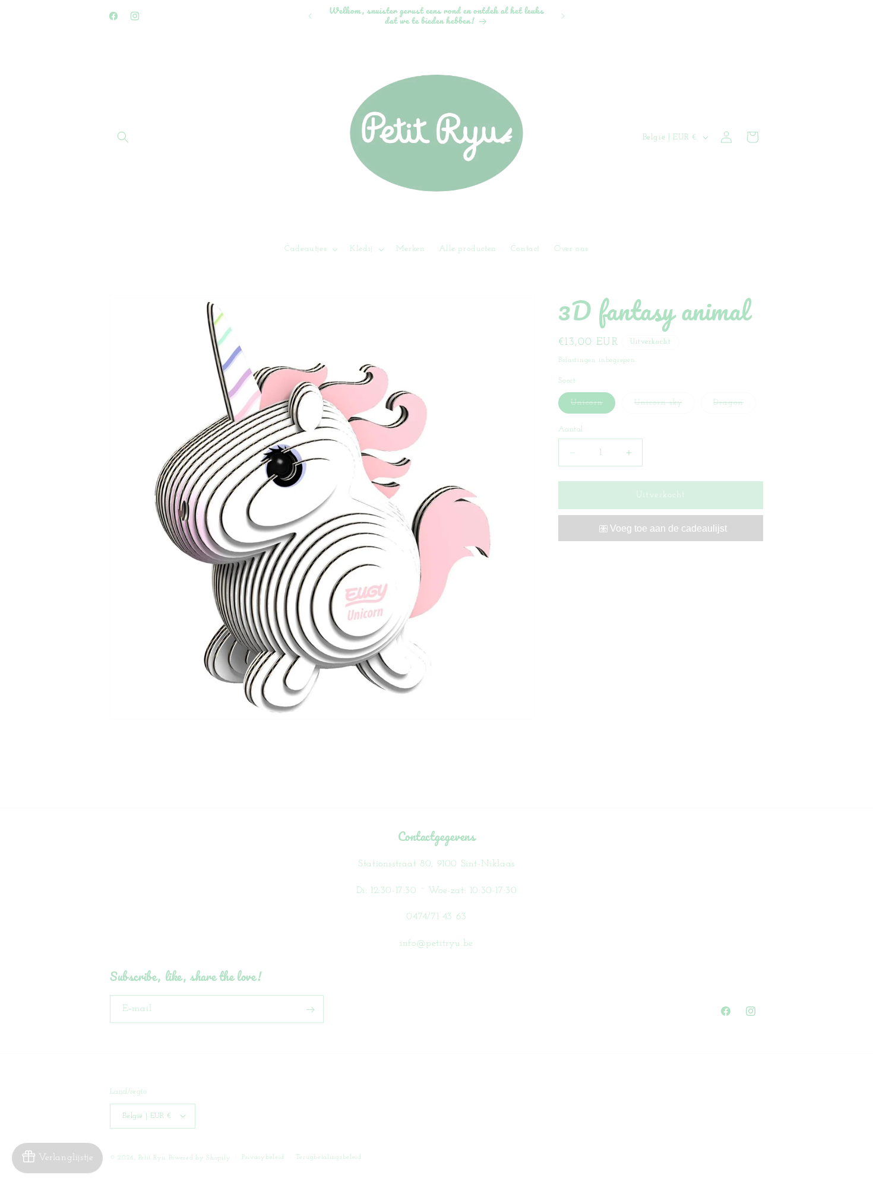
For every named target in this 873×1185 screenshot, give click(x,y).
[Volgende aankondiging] (563, 16)
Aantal (570, 429)
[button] (123, 137)
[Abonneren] (310, 1010)
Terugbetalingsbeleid (329, 1157)
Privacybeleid (263, 1157)
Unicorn (593, 406)
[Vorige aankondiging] (310, 16)
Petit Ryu (152, 1157)
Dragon (734, 406)
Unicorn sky (664, 406)
